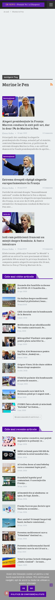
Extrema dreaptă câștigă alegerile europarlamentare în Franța (24, 181)
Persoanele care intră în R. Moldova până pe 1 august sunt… (34, 392)
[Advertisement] (27, 42)
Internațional (8, 98)
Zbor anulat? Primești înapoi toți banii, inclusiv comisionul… (34, 520)
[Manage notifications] (6, 593)
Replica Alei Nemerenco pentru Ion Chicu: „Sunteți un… (33, 353)
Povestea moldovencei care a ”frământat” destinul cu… (32, 534)
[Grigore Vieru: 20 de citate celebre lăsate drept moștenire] (8, 368)
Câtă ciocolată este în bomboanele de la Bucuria (34, 313)
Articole (6, 214)
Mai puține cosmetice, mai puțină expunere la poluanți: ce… (34, 439)
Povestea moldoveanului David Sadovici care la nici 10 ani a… (33, 547)
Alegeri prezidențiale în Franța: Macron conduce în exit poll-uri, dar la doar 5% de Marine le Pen (26, 124)
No (31, 588)
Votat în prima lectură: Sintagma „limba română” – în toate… (34, 560)
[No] (51, 585)
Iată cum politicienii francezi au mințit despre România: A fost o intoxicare (23, 240)
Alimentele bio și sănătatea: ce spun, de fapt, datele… (32, 494)
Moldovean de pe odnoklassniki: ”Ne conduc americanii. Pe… (34, 326)
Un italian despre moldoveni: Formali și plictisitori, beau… (32, 300)
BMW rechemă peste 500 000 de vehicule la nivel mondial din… (33, 452)
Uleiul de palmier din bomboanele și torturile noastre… (34, 379)
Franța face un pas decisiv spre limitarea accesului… (33, 507)
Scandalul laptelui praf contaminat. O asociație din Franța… (31, 480)
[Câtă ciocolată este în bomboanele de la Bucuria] (8, 315)
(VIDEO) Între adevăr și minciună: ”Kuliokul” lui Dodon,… (34, 405)
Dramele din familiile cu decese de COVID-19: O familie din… (33, 286)
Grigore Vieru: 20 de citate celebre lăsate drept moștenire (34, 366)
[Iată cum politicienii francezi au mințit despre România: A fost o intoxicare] (18, 222)
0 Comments (48, 133)
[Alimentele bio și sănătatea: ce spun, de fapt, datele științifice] (8, 496)
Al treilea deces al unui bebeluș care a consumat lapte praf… (33, 466)
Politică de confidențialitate (27, 594)
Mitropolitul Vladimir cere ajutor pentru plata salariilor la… (34, 339)
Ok (23, 588)
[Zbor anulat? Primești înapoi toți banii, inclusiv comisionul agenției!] (8, 523)
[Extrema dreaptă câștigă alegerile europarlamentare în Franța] (18, 164)
